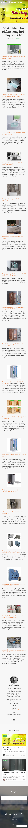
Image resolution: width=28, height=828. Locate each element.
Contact (14, 824)
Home (14, 817)
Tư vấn (18, 38)
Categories (14, 819)
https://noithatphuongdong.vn (14, 709)
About (14, 822)
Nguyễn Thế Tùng (14, 685)
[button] (23, 7)
